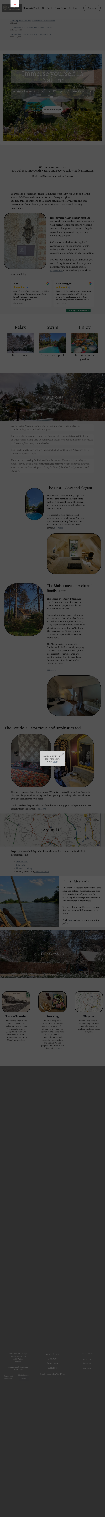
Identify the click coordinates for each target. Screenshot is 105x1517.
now (55, 761)
